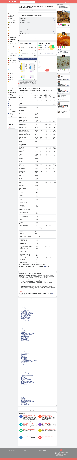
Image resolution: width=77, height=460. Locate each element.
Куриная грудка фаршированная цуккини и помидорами (31, 321)
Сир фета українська (24, 307)
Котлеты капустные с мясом (26, 372)
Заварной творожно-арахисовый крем (28, 333)
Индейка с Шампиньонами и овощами (28, 350)
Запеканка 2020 (24, 316)
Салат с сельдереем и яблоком (26, 300)
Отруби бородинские (25, 385)
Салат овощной (24, 358)
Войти (67, 1)
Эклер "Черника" (24, 359)
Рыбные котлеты (24, 378)
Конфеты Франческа (24, 324)
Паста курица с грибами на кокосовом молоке (29, 304)
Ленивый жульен (24, 386)
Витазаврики (23, 332)
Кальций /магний (24, 339)
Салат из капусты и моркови (26, 322)
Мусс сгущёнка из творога (25, 317)
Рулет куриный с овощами (26, 315)
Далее (47, 70)
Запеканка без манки (25, 404)
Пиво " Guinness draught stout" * (27, 312)
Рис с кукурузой (24, 351)
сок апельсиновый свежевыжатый (27, 375)
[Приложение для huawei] (12, 127)
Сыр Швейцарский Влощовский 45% (27, 401)
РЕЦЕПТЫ (10, 452)
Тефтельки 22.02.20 (24, 309)
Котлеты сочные (24, 357)
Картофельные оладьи (25, 336)
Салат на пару (23, 377)
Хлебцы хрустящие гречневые (26, 381)
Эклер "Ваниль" (24, 335)
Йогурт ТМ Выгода (24, 329)
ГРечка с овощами (24, 388)
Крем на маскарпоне (24, 338)
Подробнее (46, 266)
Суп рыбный (23, 364)
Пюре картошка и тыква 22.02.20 (27, 313)
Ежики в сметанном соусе (25, 301)
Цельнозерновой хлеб (25, 390)
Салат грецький (24, 302)
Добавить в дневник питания (28, 58)
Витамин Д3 (23, 356)
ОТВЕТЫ (25, 455)
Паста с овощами (24, 308)
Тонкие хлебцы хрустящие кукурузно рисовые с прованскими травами (34, 389)
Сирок (22, 306)
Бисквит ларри (23, 352)
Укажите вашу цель (42, 58)
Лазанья (22, 383)
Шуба (22, 380)
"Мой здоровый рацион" (38, 38)
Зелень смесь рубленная (25, 314)
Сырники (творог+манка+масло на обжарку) (29, 360)
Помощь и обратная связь (12, 118)
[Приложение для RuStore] (12, 121)
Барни (22, 368)
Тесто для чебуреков (24, 337)
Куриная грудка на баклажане (26, 323)
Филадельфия (23, 342)
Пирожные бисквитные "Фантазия (27, 361)
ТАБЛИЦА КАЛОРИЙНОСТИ (28, 452)
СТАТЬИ (10, 455)
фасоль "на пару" (24, 403)
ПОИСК (25, 450)
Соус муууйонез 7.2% (25, 353)
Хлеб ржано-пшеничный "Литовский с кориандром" (30, 367)
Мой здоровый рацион (41, 10)
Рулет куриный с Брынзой (25, 310)
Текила (22, 394)
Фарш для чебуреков (25, 340)
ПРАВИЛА (45, 456)
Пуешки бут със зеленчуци (26, 379)
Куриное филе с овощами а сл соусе (27, 343)
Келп (22, 355)
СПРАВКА (40, 452)
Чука (21, 391)
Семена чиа (23, 399)
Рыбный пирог (23, 402)
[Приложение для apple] (12, 125)
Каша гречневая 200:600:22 (26, 400)
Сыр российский (24, 328)
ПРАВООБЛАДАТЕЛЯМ (42, 450)
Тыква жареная (23, 398)
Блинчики (22, 346)
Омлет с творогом (24, 354)
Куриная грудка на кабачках (26, 330)
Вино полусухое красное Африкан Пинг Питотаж (30, 347)
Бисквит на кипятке (24, 341)
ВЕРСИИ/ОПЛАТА (41, 453)
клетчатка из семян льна (25, 365)
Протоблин (23, 387)
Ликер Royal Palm (24, 374)
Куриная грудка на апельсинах (26, 334)
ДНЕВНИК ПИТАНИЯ (12, 450)
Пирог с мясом (23, 376)
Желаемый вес (41, 65)
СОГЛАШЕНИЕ (41, 456)
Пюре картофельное (24, 349)
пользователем (28, 10)
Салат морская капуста (25, 393)
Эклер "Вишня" (23, 319)
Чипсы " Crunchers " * (25, 303)
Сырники (22, 397)
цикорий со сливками (25, 325)
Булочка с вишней (24, 396)
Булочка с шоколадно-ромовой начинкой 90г (29, 326)
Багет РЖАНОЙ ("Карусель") (26, 373)
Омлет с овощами (24, 331)
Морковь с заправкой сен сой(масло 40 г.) (28, 382)
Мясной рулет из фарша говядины (27, 344)
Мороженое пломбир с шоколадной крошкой (29, 371)
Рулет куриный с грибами (25, 318)
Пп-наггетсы (23, 363)
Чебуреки (22, 345)
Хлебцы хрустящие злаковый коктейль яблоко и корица (31, 395)
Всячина (22, 366)
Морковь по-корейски (25, 384)
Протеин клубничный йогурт (26, 320)
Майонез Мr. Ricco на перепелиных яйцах (28, 369)
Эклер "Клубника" (24, 362)
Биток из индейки (24, 311)
